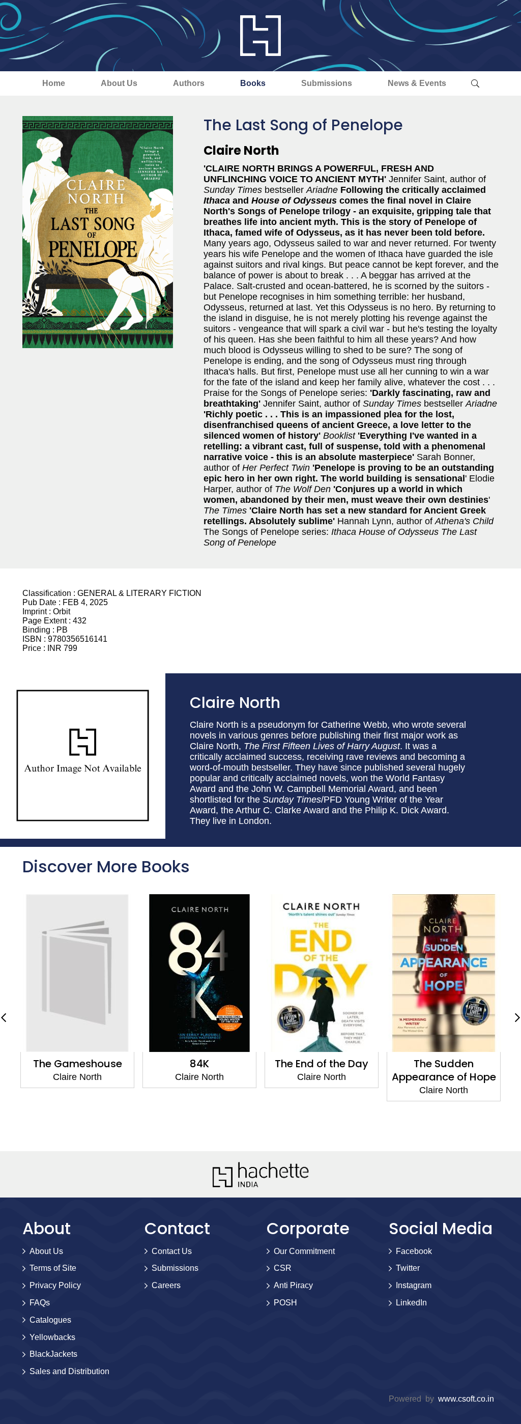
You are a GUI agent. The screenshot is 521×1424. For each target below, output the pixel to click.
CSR (283, 1268)
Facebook (414, 1251)
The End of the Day (321, 1063)
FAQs (40, 1302)
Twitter (408, 1268)
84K (199, 1063)
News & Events (417, 83)
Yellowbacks (52, 1337)
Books (253, 83)
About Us (119, 83)
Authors (189, 83)
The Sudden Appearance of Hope (444, 1070)
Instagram (413, 1285)
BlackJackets (53, 1354)
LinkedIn (411, 1302)
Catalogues (50, 1320)
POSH (285, 1302)
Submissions (326, 83)
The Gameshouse (77, 1063)
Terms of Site (53, 1268)
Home (53, 83)
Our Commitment (304, 1251)
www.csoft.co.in (466, 1398)
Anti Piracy (293, 1285)
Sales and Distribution (69, 1371)
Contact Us (172, 1251)
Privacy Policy (55, 1285)
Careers (166, 1285)
